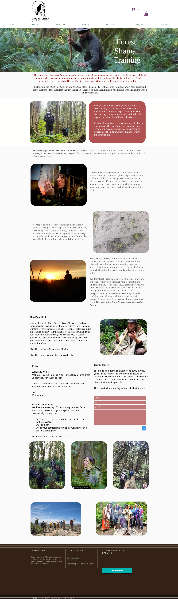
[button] (146, 13)
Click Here (35, 349)
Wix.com (70, 598)
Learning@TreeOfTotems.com (80, 564)
